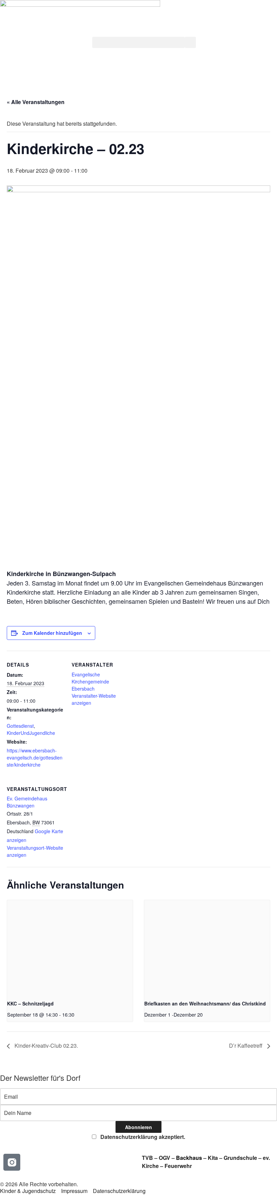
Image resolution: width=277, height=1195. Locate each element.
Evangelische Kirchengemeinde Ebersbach (90, 681)
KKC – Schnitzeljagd (30, 1003)
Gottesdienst (20, 725)
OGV (164, 1158)
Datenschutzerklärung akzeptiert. (142, 1137)
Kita (213, 1158)
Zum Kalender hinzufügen (52, 632)
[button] (138, 42)
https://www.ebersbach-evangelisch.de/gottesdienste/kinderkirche (34, 757)
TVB (147, 1158)
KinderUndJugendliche (31, 732)
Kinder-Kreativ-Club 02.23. (45, 1045)
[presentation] (70, 947)
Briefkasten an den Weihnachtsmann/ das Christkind (205, 1003)
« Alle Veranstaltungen (36, 102)
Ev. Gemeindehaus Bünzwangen (27, 802)
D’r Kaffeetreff (246, 1045)
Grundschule (240, 1158)
